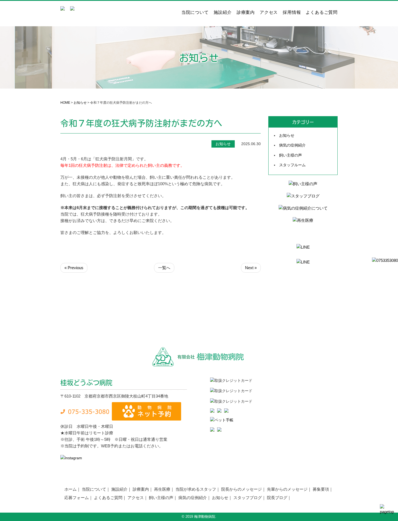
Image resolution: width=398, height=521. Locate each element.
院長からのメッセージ (241, 489)
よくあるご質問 (322, 12)
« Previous (73, 267)
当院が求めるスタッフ (195, 489)
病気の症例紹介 (292, 145)
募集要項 (321, 489)
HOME (65, 103)
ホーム (70, 489)
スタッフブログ (247, 497)
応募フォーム (76, 497)
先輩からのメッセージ (287, 489)
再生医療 (162, 489)
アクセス (269, 12)
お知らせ (80, 103)
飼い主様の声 (290, 155)
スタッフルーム (292, 165)
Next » (251, 267)
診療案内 (246, 12)
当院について (195, 12)
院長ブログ (277, 497)
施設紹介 (223, 12)
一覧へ (164, 267)
